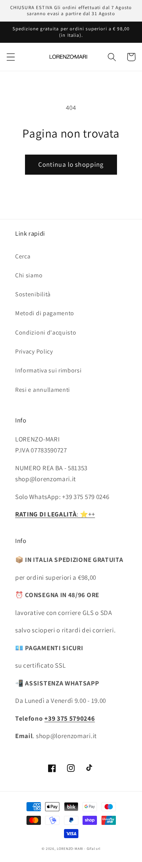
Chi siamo (28, 275)
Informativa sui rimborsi (48, 370)
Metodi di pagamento (44, 313)
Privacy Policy (34, 351)
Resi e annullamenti (42, 390)
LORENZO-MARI (70, 848)
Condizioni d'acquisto (45, 332)
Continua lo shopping (71, 164)
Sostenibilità (33, 294)
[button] (10, 57)
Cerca (22, 256)
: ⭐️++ (55, 514)
